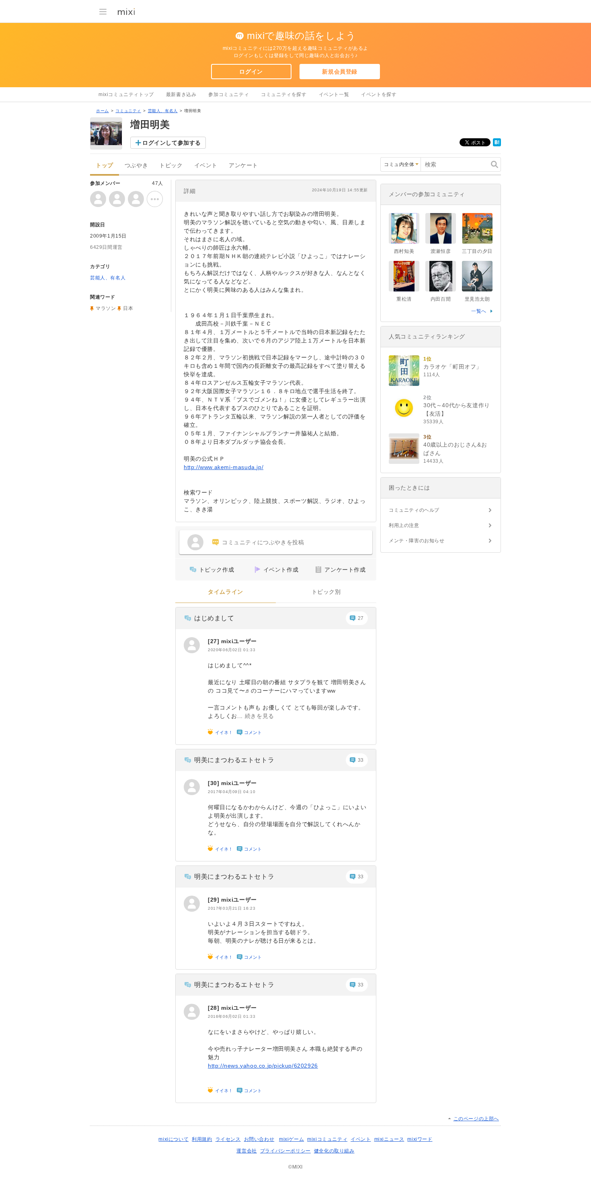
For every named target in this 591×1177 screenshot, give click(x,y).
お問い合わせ (259, 1139)
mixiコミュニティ (327, 1139)
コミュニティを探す (283, 94)
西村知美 (404, 251)
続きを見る (259, 716)
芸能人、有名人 (163, 111)
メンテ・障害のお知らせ (417, 540)
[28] (214, 1008)
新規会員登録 (339, 71)
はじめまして (214, 618)
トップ (104, 165)
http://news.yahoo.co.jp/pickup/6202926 (263, 1065)
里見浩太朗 (477, 299)
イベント (206, 165)
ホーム (102, 111)
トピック (171, 165)
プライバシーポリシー (285, 1151)
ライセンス (228, 1139)
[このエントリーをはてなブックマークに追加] (497, 145)
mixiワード (419, 1139)
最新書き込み (181, 94)
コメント (253, 732)
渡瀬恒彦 (441, 251)
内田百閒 (441, 299)
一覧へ (478, 311)
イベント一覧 (334, 94)
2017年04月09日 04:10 (231, 791)
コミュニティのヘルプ (414, 510)
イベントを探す (378, 94)
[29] (214, 899)
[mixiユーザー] (192, 645)
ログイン (251, 71)
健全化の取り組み (334, 1151)
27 (361, 618)
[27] (214, 641)
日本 (128, 308)
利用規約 (202, 1139)
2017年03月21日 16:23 (231, 908)
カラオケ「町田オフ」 (452, 366)
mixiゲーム (291, 1139)
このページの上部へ (476, 1119)
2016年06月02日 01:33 (231, 1016)
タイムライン (225, 592)
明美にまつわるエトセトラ (234, 760)
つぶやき (136, 165)
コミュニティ (128, 111)
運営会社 (246, 1151)
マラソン (106, 308)
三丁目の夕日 (477, 251)
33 (361, 760)
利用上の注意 (404, 525)
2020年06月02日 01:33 (231, 650)
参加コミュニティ (228, 94)
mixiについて (173, 1139)
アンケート (243, 165)
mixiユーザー (239, 641)
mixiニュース (389, 1139)
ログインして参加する (171, 142)
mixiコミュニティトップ (126, 94)
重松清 (404, 299)
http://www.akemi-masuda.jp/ (223, 467)
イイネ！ (224, 732)
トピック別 (326, 592)
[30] (214, 783)
